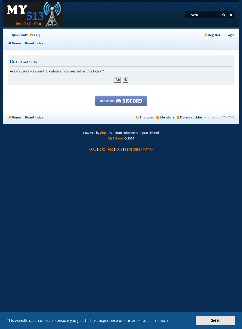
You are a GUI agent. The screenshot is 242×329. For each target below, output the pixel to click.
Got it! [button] (215, 320)
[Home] (33, 14)
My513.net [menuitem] (116, 138)
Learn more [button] (157, 320)
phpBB (104, 133)
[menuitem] (35, 35)
